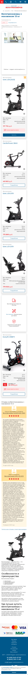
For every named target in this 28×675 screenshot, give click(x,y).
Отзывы (14, 647)
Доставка (14, 639)
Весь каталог (14, 652)
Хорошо (14, 672)
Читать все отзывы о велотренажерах (14, 529)
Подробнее (14, 185)
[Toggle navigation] (2, 2)
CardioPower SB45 (10, 142)
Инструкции (14, 648)
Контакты (14, 644)
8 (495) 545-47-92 (14, 657)
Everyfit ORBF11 (9, 336)
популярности (12, 22)
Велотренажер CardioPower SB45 (14, 413)
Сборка (14, 641)
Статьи (14, 650)
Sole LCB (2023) (9, 78)
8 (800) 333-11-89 (14, 659)
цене (3, 22)
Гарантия (14, 642)
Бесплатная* (9, 314)
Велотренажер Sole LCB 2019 (14, 476)
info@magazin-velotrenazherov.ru (14, 662)
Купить (14, 135)
